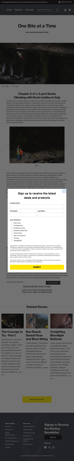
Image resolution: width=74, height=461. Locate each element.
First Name (13, 211)
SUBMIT (37, 267)
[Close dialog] (64, 191)
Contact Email (15, 203)
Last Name (41, 211)
